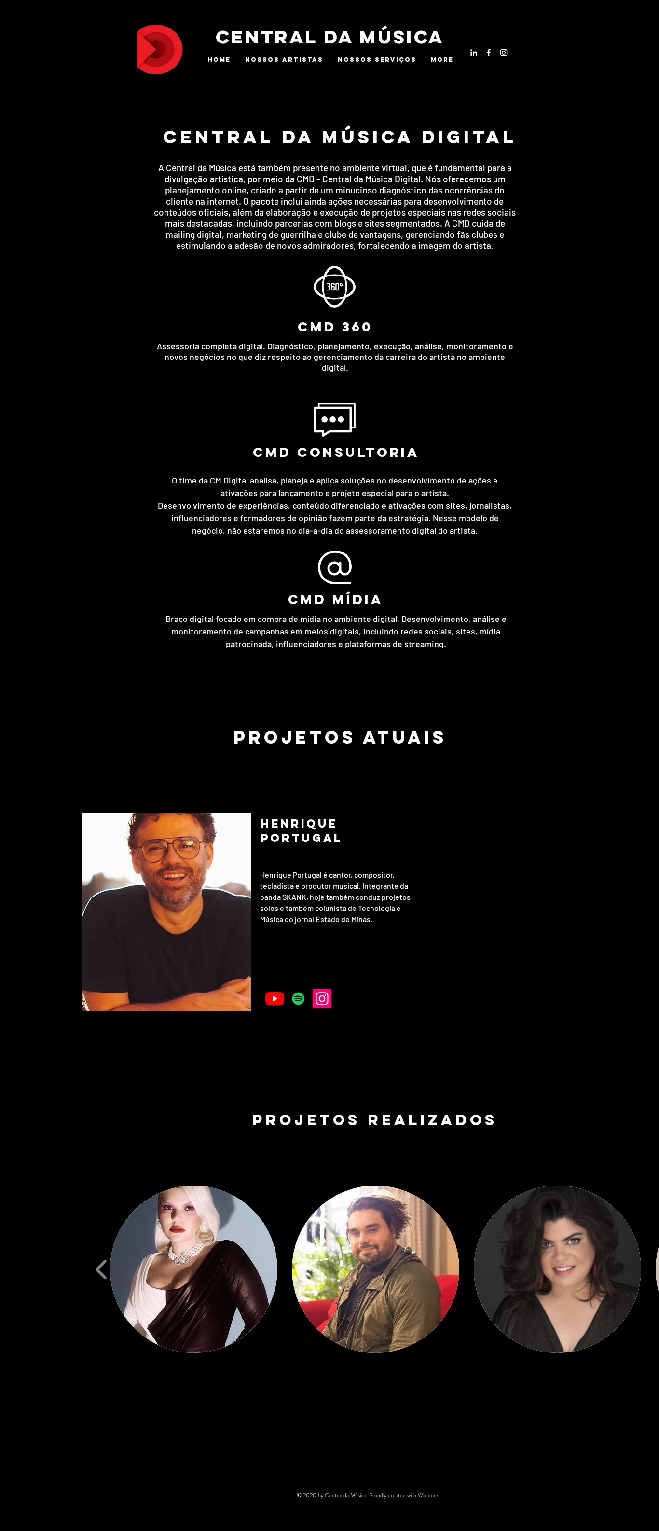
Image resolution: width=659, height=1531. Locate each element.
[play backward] (101, 1269)
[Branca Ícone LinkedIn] (474, 52)
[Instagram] (322, 998)
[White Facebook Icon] (489, 52)
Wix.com (428, 1495)
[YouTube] (274, 998)
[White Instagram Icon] (503, 52)
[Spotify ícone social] (298, 998)
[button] (193, 1269)
